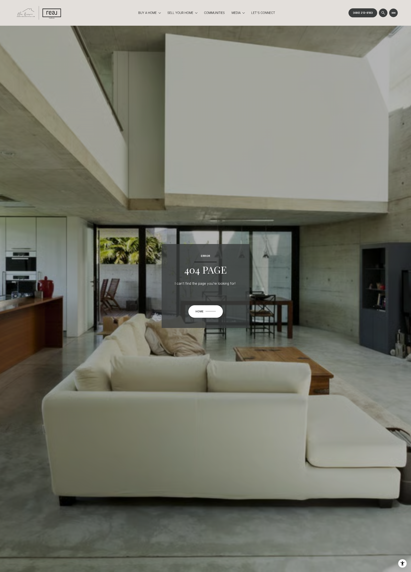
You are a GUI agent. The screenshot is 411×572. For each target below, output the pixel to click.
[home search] (383, 13)
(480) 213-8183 (363, 12)
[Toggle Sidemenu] (393, 13)
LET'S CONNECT (263, 13)
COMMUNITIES (214, 13)
